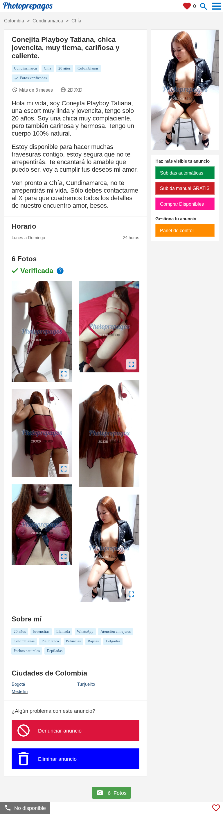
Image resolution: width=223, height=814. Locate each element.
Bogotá (18, 684)
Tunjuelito (86, 684)
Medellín (20, 691)
